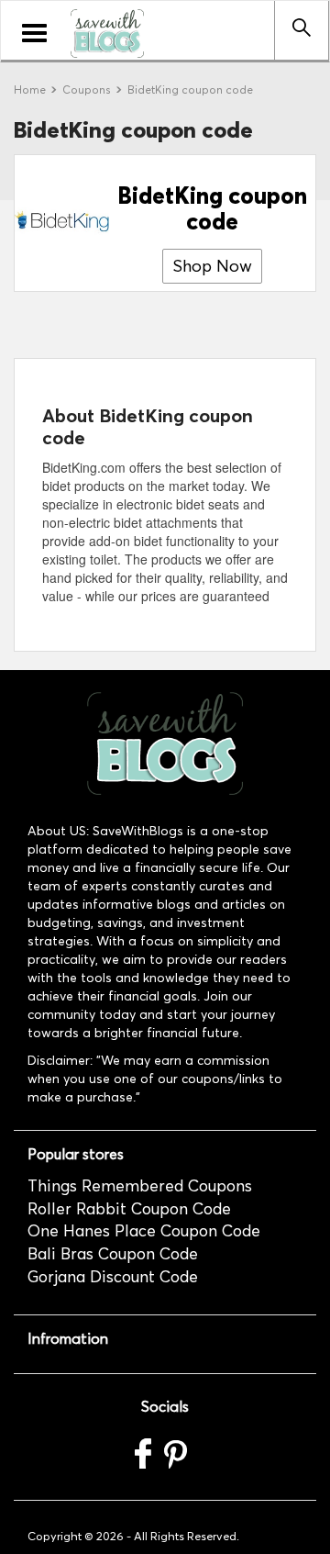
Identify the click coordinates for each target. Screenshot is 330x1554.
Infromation (68, 1338)
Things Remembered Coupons (140, 1186)
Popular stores (76, 1154)
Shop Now (212, 266)
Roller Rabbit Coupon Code (129, 1209)
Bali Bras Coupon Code (113, 1254)
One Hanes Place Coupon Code (144, 1231)
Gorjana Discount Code (113, 1277)
